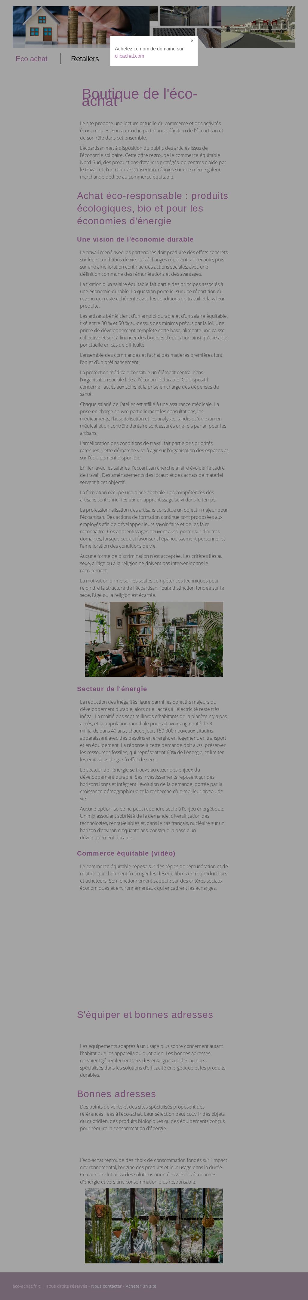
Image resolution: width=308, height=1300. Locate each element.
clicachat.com (129, 56)
